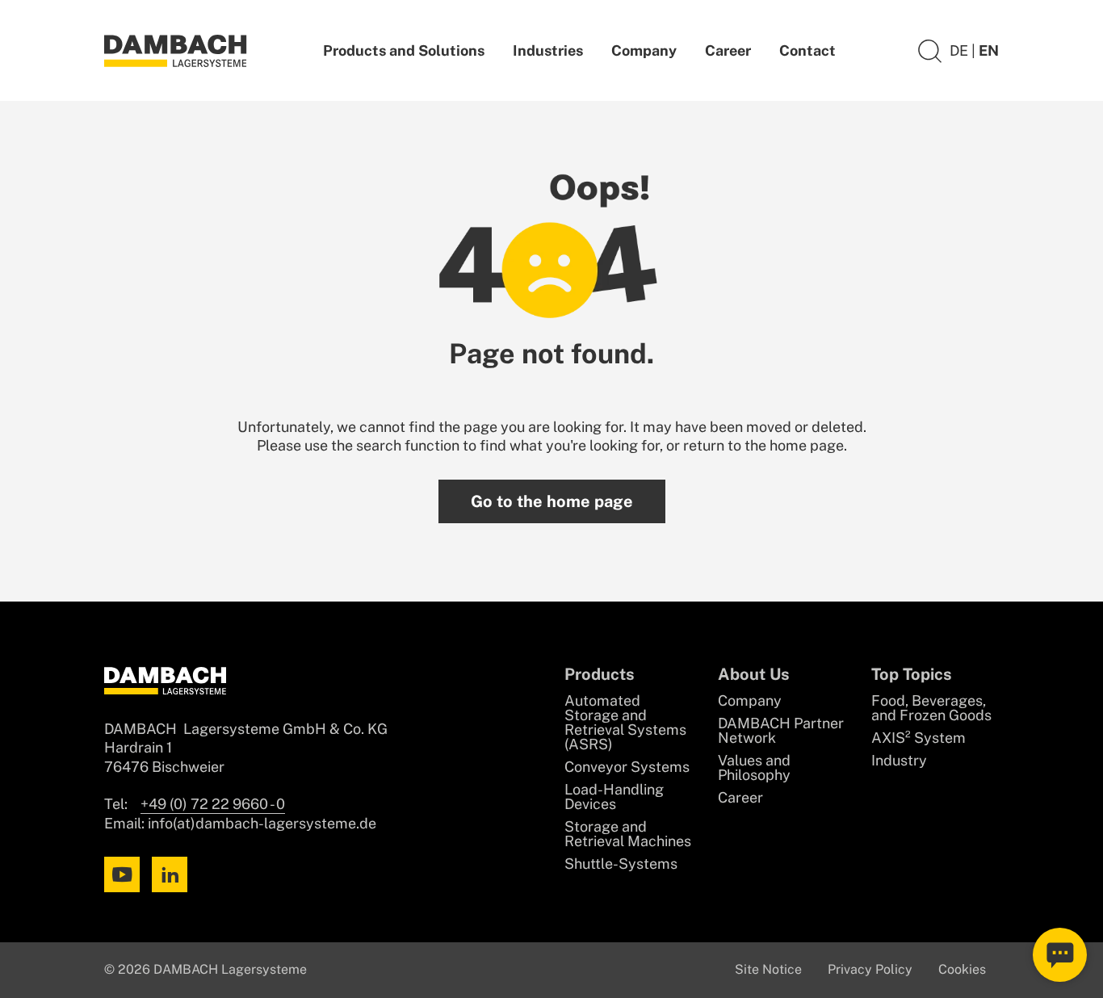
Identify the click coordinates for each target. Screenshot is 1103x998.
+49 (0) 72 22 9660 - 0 (212, 803)
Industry (899, 760)
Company (644, 50)
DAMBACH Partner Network (781, 730)
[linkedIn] (169, 874)
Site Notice (768, 969)
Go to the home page (552, 501)
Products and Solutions (403, 50)
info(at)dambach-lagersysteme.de (262, 823)
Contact (807, 50)
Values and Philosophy (754, 767)
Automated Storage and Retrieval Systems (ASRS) (625, 723)
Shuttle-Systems (620, 864)
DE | (964, 50)
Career (728, 50)
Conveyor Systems (627, 767)
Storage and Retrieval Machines (627, 834)
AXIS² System (918, 738)
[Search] (930, 50)
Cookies (962, 969)
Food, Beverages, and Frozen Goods (931, 708)
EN (989, 50)
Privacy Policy (870, 969)
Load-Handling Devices (614, 796)
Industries (548, 50)
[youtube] (122, 874)
